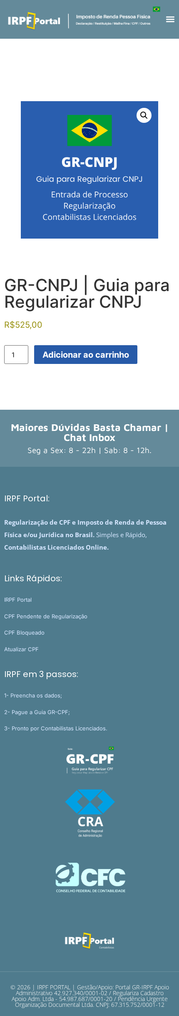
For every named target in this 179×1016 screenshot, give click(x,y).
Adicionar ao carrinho (85, 355)
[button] (170, 19)
